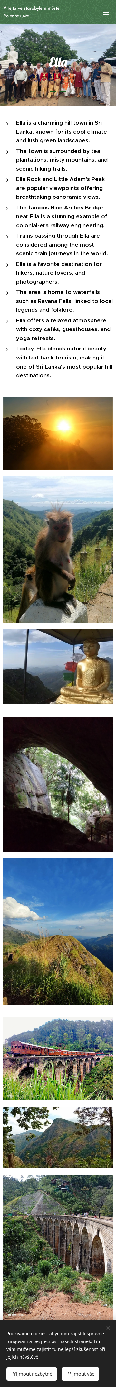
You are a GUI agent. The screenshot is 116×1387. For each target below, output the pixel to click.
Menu (106, 11)
